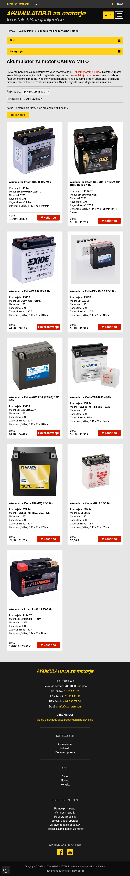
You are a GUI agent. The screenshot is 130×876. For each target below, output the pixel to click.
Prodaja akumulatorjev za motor (65, 828)
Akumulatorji (26, 31)
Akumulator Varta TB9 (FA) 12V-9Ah (31, 503)
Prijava (119, 4)
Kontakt (65, 784)
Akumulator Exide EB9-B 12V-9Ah (29, 291)
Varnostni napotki (65, 812)
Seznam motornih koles (87, 72)
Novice (65, 780)
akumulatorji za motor (83, 75)
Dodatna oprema (65, 752)
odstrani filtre (18, 114)
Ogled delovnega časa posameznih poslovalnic (65, 719)
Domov (11, 31)
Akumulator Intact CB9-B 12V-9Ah (30, 182)
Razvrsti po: (14, 91)
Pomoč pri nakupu (64, 808)
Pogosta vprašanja (65, 816)
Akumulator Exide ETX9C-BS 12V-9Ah (93, 291)
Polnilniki (65, 748)
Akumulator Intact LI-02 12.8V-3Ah (30, 609)
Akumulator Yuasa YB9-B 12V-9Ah (90, 503)
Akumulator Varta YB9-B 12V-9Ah (90, 397)
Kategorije (16, 51)
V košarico (48, 217)
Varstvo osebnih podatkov (65, 824)
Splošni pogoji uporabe (65, 820)
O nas (65, 776)
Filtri (12, 40)
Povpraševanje (48, 327)
